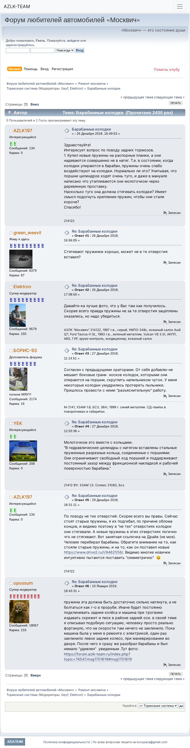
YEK (17, 423)
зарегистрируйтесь (20, 45)
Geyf (64, 88)
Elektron (76, 88)
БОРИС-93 (25, 350)
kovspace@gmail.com (152, 742)
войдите (73, 40)
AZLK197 (22, 130)
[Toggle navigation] (179, 6)
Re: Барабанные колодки (94, 231)
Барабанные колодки (91, 129)
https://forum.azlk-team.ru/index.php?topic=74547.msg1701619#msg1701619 (98, 656)
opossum (23, 583)
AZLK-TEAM (17, 6)
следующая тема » (169, 97)
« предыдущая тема (136, 97)
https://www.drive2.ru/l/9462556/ (93, 552)
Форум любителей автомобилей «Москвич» (72, 19)
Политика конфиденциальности (66, 742)
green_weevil (27, 232)
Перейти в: (130, 705)
